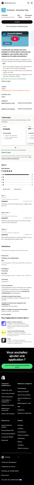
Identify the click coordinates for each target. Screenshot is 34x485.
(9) (21, 17)
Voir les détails (6, 314)
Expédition (21, 410)
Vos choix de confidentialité (10, 479)
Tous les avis (17, 189)
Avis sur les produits (24, 395)
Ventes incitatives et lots (24, 399)
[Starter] (15, 147)
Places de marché (23, 391)
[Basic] (16, 147)
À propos (20, 425)
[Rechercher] (28, 3)
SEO (19, 406)
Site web (4, 273)
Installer (17, 22)
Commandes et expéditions (6, 401)
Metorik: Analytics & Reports (15, 322)
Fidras (9, 338)
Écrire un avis (6, 189)
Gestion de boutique (8, 413)
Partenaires (21, 438)
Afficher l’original (6, 81)
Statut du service (23, 448)
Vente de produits (7, 397)
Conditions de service (8, 466)
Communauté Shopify (8, 433)
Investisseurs (22, 432)
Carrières (20, 428)
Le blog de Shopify (7, 437)
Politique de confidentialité (10, 258)
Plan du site (5, 475)
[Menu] (32, 3)
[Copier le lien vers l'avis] (5, 196)
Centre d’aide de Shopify (6, 426)
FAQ (2, 260)
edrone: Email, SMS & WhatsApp (15, 331)
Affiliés (20, 441)
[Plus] (17, 147)
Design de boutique (7, 405)
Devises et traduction (24, 413)
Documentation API (7, 430)
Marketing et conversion (5, 409)
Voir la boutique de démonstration (17, 26)
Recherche (4, 440)
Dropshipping (22, 388)
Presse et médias (23, 435)
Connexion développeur (9, 462)
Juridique (21, 445)
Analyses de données (8, 109)
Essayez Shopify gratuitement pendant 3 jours (17, 366)
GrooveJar (28, 17)
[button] (17, 325)
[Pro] (18, 147)
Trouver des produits (8, 393)
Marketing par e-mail (8, 103)
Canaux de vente (6, 390)
